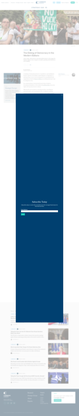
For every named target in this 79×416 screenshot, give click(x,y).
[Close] (62, 95)
